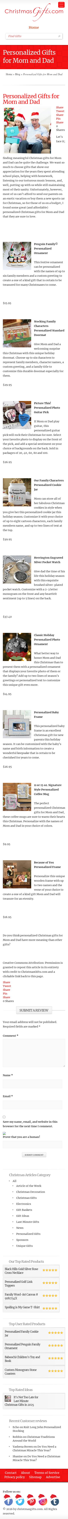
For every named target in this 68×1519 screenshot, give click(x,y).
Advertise (53, 1477)
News (19, 1228)
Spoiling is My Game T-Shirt (22, 1307)
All (14, 1181)
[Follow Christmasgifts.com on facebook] (8, 1500)
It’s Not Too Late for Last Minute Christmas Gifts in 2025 (21, 1401)
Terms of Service (46, 1473)
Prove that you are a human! (21, 1137)
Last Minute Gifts (27, 1222)
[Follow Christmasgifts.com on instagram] (42, 1500)
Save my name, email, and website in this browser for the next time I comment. (30, 1124)
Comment (10, 1035)
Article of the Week (28, 1186)
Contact (11, 1473)
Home (34, 27)
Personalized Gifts (28, 1234)
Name (8, 1075)
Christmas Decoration (30, 1192)
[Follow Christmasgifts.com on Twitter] (19, 1500)
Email (8, 1096)
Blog (17, 74)
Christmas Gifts (26, 1198)
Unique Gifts (24, 1246)
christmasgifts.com (30, 1509)
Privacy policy (14, 1477)
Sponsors (22, 1240)
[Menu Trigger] (61, 5)
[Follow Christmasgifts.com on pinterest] (31, 1500)
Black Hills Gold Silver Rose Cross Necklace (21, 1271)
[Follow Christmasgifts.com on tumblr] (54, 1500)
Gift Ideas (22, 1216)
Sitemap (35, 1477)
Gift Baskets (24, 1210)
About (25, 1473)
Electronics (23, 1204)
